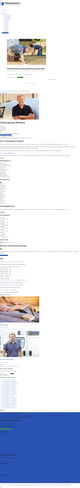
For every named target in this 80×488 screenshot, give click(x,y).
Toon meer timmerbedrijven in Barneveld (9, 366)
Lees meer (2, 158)
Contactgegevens (15, 137)
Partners (48, 484)
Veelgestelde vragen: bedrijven (7, 469)
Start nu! (12, 373)
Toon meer (2, 410)
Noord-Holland (7, 15)
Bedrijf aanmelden (4, 460)
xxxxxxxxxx (2, 185)
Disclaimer (43, 484)
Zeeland (6, 24)
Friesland (6, 28)
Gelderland (6, 19)
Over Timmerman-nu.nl (5, 478)
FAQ (31, 137)
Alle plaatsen (3, 452)
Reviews (28, 137)
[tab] (40, 262)
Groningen (6, 27)
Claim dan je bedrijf (48, 209)
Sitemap (22, 484)
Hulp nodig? (2, 470)
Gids (3, 12)
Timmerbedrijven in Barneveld (11, 91)
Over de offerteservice (5, 479)
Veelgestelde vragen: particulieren (8, 468)
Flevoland (6, 31)
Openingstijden (22, 137)
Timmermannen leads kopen (6, 459)
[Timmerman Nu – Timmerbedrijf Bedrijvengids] (10, 5)
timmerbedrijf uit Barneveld (20, 144)
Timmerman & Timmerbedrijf (6, 484)
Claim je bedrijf (3, 92)
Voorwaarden (37, 484)
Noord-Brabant (7, 18)
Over (1, 137)
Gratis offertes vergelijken (6, 135)
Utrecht (6, 21)
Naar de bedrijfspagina (31, 83)
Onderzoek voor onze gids (6, 482)
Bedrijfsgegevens (6, 137)
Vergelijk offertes (20, 77)
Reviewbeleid (67, 484)
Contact (2, 466)
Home (3, 9)
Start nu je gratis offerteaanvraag (7, 153)
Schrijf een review (4, 255)
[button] (12, 261)
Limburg (6, 22)
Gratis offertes (5, 32)
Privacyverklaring (29, 484)
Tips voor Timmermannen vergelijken (8, 472)
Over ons (6, 10)
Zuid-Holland (7, 16)
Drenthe (6, 29)
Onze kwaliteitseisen (4, 480)
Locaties (4, 13)
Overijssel (6, 25)
